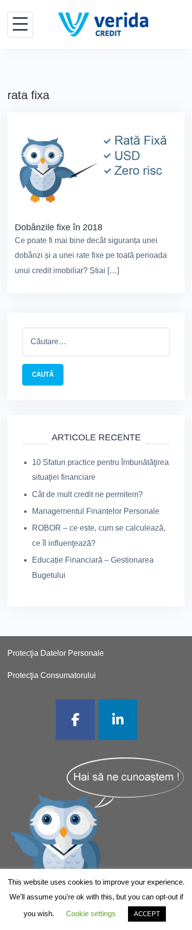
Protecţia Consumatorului (51, 675)
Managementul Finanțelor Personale (96, 511)
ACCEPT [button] (147, 914)
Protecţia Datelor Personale (55, 653)
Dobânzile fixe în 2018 (58, 227)
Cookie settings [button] (91, 913)
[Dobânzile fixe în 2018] (96, 165)
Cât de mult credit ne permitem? (87, 494)
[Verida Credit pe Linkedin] (118, 719)
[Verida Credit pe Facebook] (75, 719)
